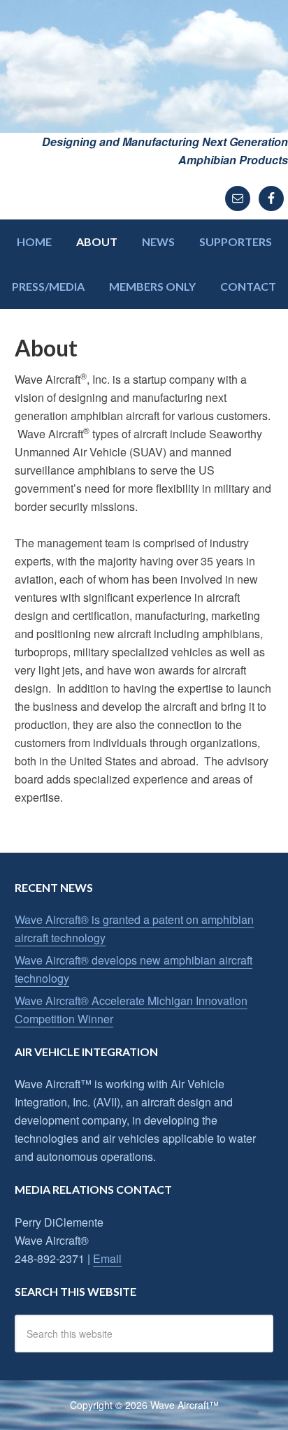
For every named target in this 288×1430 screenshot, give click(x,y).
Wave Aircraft (144, 66)
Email (107, 1258)
